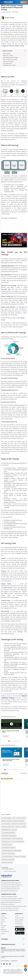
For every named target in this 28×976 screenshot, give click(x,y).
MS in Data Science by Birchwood (7, 904)
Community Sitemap (5, 931)
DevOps (24, 826)
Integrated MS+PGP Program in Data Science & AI (11, 902)
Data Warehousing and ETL (8, 826)
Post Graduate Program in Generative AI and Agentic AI (12, 898)
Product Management (7, 844)
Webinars (3, 933)
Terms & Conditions (5, 960)
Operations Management (18, 841)
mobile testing (8, 587)
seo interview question (7, 856)
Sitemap (2, 927)
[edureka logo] (11, 2)
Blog (7, 869)
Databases (18, 826)
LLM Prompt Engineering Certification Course (10, 886)
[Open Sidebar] (25, 970)
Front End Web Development (8, 832)
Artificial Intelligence (7, 818)
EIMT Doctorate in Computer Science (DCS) (9, 910)
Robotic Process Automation (8, 853)
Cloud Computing (6, 823)
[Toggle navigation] (1, 2)
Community (3, 925)
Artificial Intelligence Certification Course (9, 890)
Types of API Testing (8, 61)
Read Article (5, 764)
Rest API (19, 553)
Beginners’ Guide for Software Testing (13, 46)
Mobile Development (17, 838)
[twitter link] (4, 964)
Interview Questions (6, 838)
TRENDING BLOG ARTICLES (8, 944)
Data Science (23, 823)
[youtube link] (10, 964)
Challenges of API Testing (9, 65)
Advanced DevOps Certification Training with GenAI (11, 884)
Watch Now (5, 736)
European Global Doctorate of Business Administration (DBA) (13, 906)
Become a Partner (18, 921)
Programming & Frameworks (8, 847)
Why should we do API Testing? (10, 57)
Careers (16, 916)
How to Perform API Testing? (10, 59)
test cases (21, 307)
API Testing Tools (7, 63)
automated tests (6, 289)
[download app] (19, 929)
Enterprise (14, 829)
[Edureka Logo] (6, 876)
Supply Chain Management (8, 859)
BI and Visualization (21, 818)
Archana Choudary (9, 17)
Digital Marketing (6, 829)
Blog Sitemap (3, 929)
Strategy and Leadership (19, 856)
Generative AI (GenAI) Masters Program (9, 896)
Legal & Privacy (14, 960)
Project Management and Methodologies (11, 850)
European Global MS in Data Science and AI (9, 908)
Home (3, 869)
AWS (14, 818)
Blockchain (9, 821)
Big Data (4, 821)
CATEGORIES (4, 939)
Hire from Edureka (19, 923)
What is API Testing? (8, 55)
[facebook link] (1, 964)
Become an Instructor (19, 918)
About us (3, 916)
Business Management (19, 821)
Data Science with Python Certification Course (10, 888)
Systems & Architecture (7, 862)
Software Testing (11, 869)
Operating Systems (6, 841)
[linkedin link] (7, 964)
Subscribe (23, 2)
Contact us (3, 921)
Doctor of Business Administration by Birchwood (11, 900)
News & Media (4, 918)
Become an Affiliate (19, 919)
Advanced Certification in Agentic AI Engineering (10, 882)
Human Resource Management (9, 835)
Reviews (2, 919)
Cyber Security (14, 823)
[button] (9, 741)
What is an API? (6, 53)
